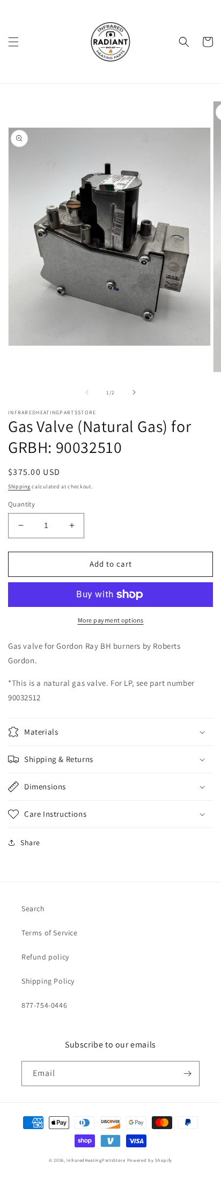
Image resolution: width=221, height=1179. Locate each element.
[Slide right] (134, 392)
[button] (13, 42)
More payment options (111, 620)
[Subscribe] (187, 1073)
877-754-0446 (44, 1005)
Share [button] (30, 842)
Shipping (19, 486)
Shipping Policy (48, 981)
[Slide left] (87, 392)
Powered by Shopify (150, 1160)
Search (33, 908)
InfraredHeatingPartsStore (96, 1160)
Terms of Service (49, 933)
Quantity (21, 504)
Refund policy (45, 957)
